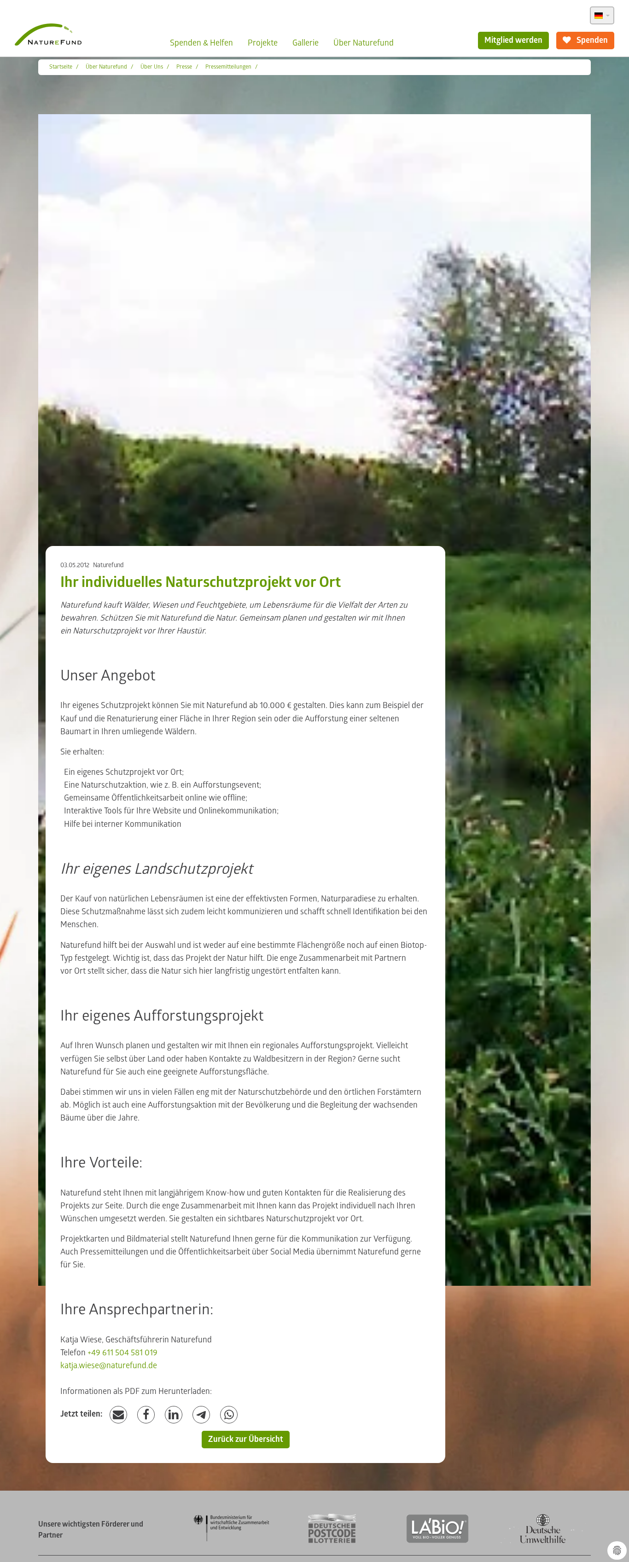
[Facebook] (146, 1415)
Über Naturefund (363, 43)
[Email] (118, 1415)
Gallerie (305, 43)
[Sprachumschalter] (602, 15)
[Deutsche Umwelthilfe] (543, 1541)
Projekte (263, 43)
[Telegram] (201, 1415)
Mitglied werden (513, 40)
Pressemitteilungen (228, 67)
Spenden (591, 40)
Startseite (60, 67)
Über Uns (151, 67)
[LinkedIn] (173, 1415)
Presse (184, 67)
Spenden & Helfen (201, 43)
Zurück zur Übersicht (245, 1439)
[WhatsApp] (229, 1415)
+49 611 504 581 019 (122, 1353)
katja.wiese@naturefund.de (108, 1365)
